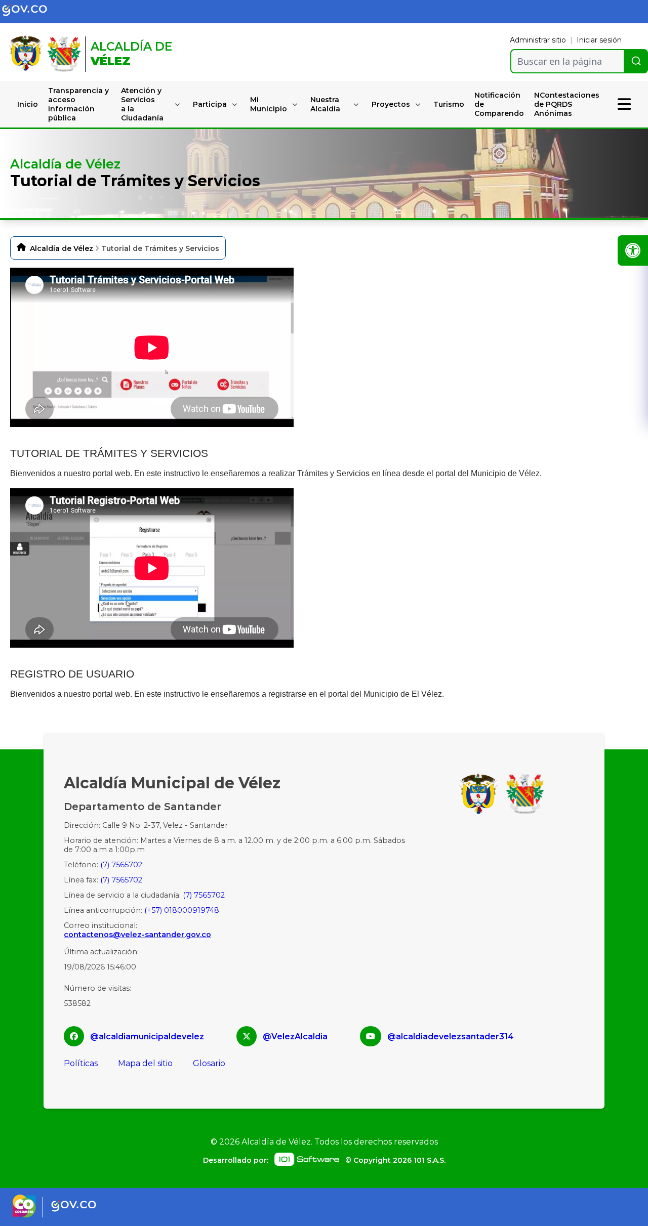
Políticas (81, 1063)
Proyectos (391, 104)
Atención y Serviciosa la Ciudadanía (142, 104)
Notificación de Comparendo (499, 104)
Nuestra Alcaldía (325, 104)
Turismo (448, 104)
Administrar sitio (538, 40)
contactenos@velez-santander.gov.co (137, 934)
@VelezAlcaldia (295, 1036)
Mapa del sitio (145, 1063)
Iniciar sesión (599, 40)
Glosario (209, 1063)
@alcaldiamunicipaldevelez (147, 1036)
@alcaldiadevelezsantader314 (450, 1036)
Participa (210, 104)
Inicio (27, 104)
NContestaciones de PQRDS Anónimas (566, 104)
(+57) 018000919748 (181, 910)
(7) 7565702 (121, 864)
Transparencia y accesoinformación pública (78, 104)
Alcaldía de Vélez (61, 248)
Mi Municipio (268, 104)
